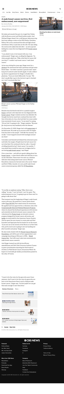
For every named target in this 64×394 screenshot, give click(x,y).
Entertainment (51, 12)
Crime (58, 12)
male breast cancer (14, 150)
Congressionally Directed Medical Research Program (18, 208)
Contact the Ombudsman (29, 372)
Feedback (25, 369)
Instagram (25, 350)
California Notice (48, 348)
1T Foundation (28, 166)
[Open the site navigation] (12, 9)
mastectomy (31, 128)
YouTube (24, 346)
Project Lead (16, 214)
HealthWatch (34, 12)
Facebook (25, 348)
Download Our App (7, 365)
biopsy (4, 113)
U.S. (3, 12)
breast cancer (32, 49)
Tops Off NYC (10, 203)
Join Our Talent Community (29, 365)
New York (12, 327)
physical (4, 67)
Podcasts (4, 363)
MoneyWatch (42, 12)
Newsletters (5, 360)
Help (23, 367)
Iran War (8, 12)
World (21, 12)
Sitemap (4, 369)
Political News (5, 346)
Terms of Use (46, 353)
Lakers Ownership (6, 353)
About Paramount (27, 360)
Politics (27, 12)
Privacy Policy (47, 346)
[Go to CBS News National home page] (32, 9)
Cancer (6, 327)
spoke (3, 218)
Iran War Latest (6, 348)
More (16, 289)
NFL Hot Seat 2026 (7, 350)
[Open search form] (60, 9)
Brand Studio (5, 367)
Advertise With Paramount (29, 363)
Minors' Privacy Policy (49, 355)
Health (3, 16)
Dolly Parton (15, 12)
